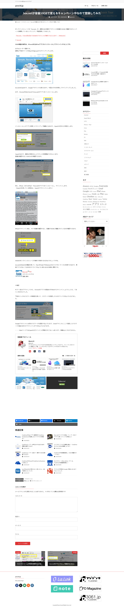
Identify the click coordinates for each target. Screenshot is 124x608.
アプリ (95, 204)
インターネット (88, 147)
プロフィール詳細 (37, 348)
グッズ (86, 154)
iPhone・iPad (87, 124)
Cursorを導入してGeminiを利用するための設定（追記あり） (38, 369)
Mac (30, 365)
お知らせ (86, 144)
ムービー (85, 212)
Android (86, 115)
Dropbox (96, 186)
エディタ (103, 204)
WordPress (103, 201)
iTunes (89, 194)
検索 (104, 53)
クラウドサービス (28, 479)
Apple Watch (87, 118)
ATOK (91, 186)
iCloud (94, 191)
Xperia (84, 204)
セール (104, 207)
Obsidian (90, 196)
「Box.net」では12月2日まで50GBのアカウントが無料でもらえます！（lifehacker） (40, 35)
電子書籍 (86, 174)
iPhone (103, 191)
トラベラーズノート (94, 209)
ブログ (86, 161)
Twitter (104, 199)
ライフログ (95, 212)
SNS (85, 140)
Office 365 (100, 196)
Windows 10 (96, 201)
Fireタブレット (93, 188)
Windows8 (90, 201)
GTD (85, 121)
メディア (86, 164)
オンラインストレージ (36, 480)
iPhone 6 (85, 194)
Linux (85, 128)
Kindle (94, 194)
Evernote (103, 186)
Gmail (100, 188)
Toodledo (100, 199)
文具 (85, 167)
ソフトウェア (42, 365)
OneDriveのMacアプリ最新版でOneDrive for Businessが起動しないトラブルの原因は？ (33, 436)
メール (18, 525)
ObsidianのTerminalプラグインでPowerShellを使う (68, 368)
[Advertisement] (30, 403)
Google (86, 191)
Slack (90, 199)
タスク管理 (86, 209)
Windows (85, 201)
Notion (86, 134)
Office (96, 196)
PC (85, 137)
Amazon (86, 186)
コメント (18, 496)
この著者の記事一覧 (69, 355)
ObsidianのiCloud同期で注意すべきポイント (53, 368)
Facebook (85, 188)
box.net (19, 40)
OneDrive (85, 199)
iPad (99, 191)
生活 (85, 171)
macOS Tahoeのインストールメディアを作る (24, 368)
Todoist (95, 199)
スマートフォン (97, 207)
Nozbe (84, 196)
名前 (17, 516)
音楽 (99, 212)
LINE (98, 194)
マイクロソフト (104, 209)
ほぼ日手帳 (89, 204)
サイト (17, 534)
